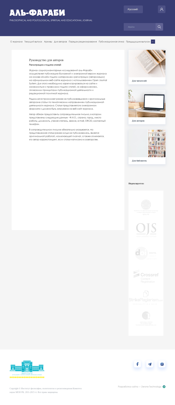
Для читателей (139, 81)
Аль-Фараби (37, 13)
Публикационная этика (111, 41)
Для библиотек (139, 161)
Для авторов (60, 41)
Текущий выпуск (33, 41)
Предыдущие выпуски (138, 41)
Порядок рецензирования (83, 41)
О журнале (16, 41)
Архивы (48, 41)
